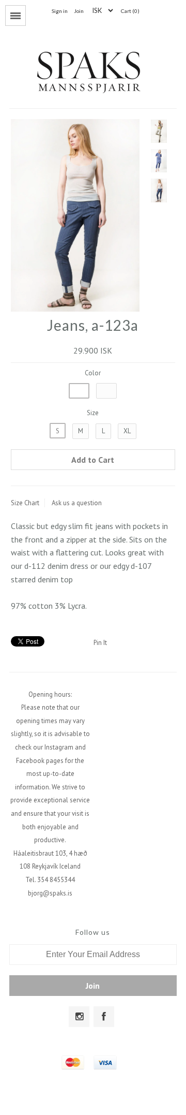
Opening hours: (50, 694)
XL (127, 431)
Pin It (100, 642)
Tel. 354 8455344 (50, 879)
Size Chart (25, 502)
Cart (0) (130, 11)
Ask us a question (77, 502)
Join (79, 11)
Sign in (60, 11)
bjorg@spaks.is (50, 893)
